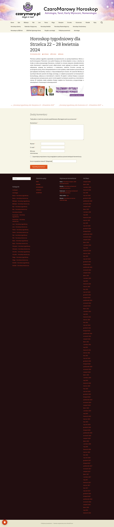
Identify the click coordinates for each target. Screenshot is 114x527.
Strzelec (69, 22)
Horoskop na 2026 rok (17, 30)
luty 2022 (85, 322)
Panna (46, 22)
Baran (12, 22)
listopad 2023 (86, 264)
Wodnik (88, 22)
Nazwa (32, 144)
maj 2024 (85, 248)
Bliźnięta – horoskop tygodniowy (21, 201)
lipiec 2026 (86, 184)
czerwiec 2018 (87, 444)
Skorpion (61, 22)
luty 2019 (85, 422)
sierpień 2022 (86, 306)
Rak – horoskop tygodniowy (19, 235)
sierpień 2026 (86, 181)
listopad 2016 (86, 496)
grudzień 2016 (87, 493)
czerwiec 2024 (87, 245)
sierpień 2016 (86, 504)
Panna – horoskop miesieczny (20, 232)
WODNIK (38, 184)
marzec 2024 (86, 253)
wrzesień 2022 (87, 303)
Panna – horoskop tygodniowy (20, 229)
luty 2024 (85, 256)
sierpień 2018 (86, 438)
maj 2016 (85, 510)
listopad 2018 (86, 430)
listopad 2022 (86, 297)
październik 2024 (87, 234)
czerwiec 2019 (87, 411)
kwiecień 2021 (87, 350)
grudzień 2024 (87, 228)
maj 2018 (85, 446)
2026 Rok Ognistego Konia (33, 30)
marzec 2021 (86, 353)
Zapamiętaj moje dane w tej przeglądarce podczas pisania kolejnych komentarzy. (56, 156)
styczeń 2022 (86, 325)
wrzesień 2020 (87, 369)
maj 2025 (85, 215)
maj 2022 (85, 314)
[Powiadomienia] (4, 522)
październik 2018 (87, 433)
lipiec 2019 (86, 408)
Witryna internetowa (34, 152)
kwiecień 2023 (87, 284)
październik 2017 (87, 466)
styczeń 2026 (86, 195)
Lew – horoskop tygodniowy (20, 224)
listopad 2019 (86, 397)
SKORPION (39, 192)
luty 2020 (85, 388)
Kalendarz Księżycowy (31, 26)
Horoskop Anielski (45, 26)
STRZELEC (38, 190)
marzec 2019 (86, 419)
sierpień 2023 (86, 273)
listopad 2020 (86, 364)
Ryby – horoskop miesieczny (20, 243)
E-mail (32, 147)
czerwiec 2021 (87, 344)
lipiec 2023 (86, 275)
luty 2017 (85, 488)
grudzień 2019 (87, 394)
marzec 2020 (86, 386)
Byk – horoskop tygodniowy (19, 206)
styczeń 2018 (86, 457)
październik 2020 (87, 366)
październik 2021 (87, 333)
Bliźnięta (26, 22)
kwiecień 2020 (87, 383)
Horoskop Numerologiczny (61, 26)
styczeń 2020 (86, 391)
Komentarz (34, 123)
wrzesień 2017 (87, 468)
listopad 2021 (86, 330)
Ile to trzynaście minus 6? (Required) (41, 161)
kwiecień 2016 (87, 513)
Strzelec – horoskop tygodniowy (21, 252)
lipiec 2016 (86, 507)
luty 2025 (85, 223)
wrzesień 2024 (87, 237)
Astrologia (77, 30)
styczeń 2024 (86, 259)
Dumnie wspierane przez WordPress (63, 523)
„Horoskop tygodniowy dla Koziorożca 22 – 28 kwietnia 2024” (81, 105)
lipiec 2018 (86, 441)
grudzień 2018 (87, 427)
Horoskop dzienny (16, 26)
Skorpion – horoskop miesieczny (21, 249)
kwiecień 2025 (87, 217)
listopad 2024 (86, 231)
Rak (33, 22)
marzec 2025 (86, 220)
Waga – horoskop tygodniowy (20, 257)
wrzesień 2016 (87, 502)
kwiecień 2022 (87, 317)
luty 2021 (85, 355)
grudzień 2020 (87, 361)
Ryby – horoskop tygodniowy (20, 240)
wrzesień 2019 (87, 402)
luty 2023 (85, 289)
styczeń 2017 (86, 491)
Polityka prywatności (64, 30)
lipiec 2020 (86, 375)
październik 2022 (87, 300)
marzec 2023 (86, 286)
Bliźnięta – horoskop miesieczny (20, 204)
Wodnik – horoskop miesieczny (20, 265)
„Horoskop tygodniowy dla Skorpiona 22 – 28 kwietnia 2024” (32, 105)
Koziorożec (79, 22)
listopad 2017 (86, 463)
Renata (61, 54)
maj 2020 (85, 380)
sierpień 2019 (86, 405)
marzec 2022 (86, 319)
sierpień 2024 (86, 239)
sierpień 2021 (86, 339)
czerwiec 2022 (87, 311)
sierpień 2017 (86, 471)
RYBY (37, 181)
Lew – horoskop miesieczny (19, 227)
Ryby (95, 22)
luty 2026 (85, 192)
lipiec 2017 (86, 474)
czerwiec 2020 (87, 377)
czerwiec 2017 (87, 477)
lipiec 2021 (86, 342)
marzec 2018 (86, 452)
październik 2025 (87, 201)
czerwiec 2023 (87, 278)
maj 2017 (85, 480)
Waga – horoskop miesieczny (20, 260)
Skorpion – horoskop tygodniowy (21, 246)
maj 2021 (85, 347)
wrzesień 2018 (87, 435)
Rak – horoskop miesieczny (19, 238)
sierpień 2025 (86, 206)
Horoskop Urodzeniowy (79, 26)
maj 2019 (85, 413)
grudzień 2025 (87, 198)
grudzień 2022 (87, 295)
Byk (19, 22)
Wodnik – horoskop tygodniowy (20, 263)
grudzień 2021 (87, 328)
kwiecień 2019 (87, 416)
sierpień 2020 (86, 372)
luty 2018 (85, 455)
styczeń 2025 (86, 226)
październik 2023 (87, 267)
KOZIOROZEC (39, 187)
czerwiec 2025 (87, 212)
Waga (53, 22)
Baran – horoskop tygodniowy (20, 195)
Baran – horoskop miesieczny (20, 198)
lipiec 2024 (86, 242)
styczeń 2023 (86, 292)
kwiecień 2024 (87, 250)
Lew (39, 22)
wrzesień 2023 (87, 270)
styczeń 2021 (86, 358)
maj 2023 (85, 281)
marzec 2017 (86, 485)
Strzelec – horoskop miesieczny (21, 254)
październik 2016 (87, 499)
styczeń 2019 (86, 424)
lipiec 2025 (86, 209)
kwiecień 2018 (87, 449)
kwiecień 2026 (87, 190)
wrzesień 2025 (87, 204)
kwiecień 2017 (87, 482)
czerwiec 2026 (87, 187)
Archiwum (46, 54)
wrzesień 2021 (87, 336)
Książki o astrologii (50, 30)
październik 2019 (87, 399)
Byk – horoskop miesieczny (19, 209)
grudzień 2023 (87, 261)
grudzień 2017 (87, 460)
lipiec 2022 (86, 308)
